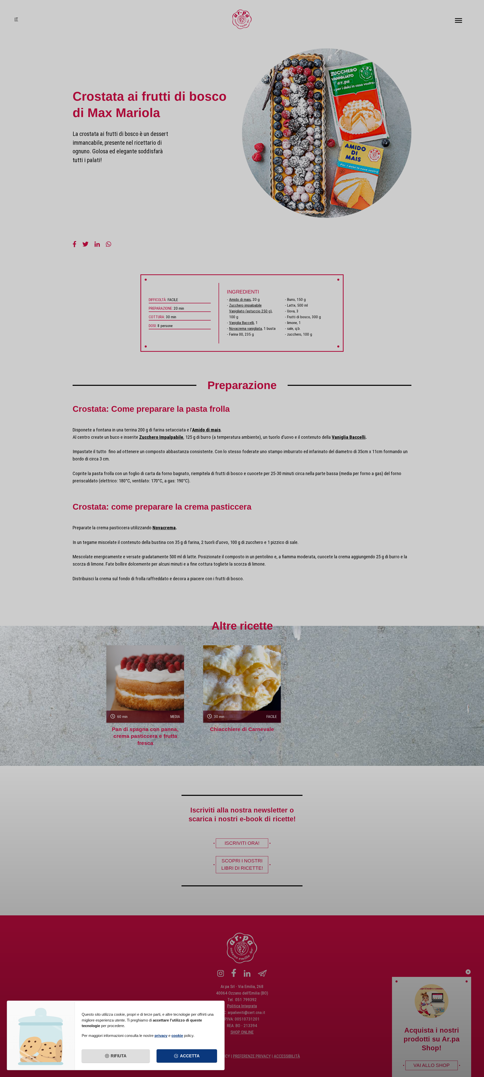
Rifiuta (119, 1056)
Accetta (190, 1056)
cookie (177, 1035)
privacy (161, 1035)
